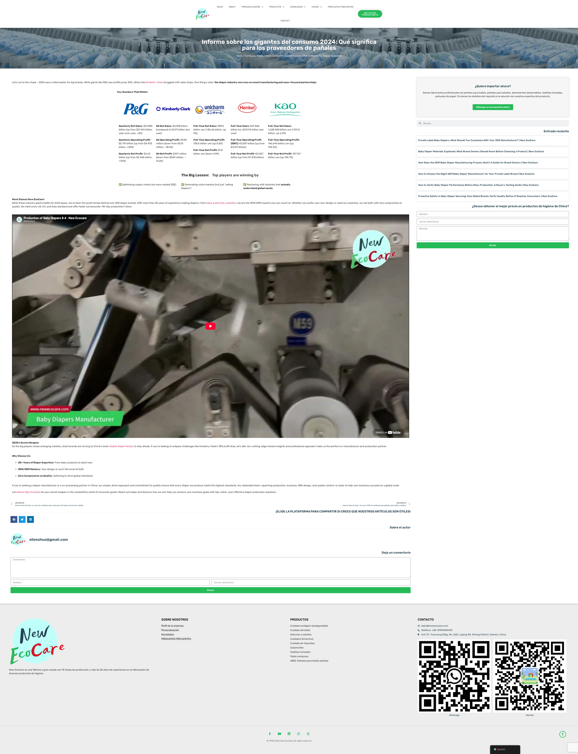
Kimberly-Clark (154, 82)
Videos (315, 7)
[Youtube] (279, 734)
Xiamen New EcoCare (28, 492)
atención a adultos (225, 202)
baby (209, 202)
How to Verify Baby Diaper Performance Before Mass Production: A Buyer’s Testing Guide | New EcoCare (478, 185)
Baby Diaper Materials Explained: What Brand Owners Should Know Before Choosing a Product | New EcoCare (481, 151)
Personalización (251, 7)
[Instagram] (299, 734)
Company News (254, 55)
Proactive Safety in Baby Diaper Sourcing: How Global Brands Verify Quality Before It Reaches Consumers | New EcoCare (487, 196)
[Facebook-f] (270, 734)
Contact (285, 20)
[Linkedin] (289, 734)
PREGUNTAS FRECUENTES (341, 7)
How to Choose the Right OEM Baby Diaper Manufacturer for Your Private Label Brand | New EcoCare (476, 173)
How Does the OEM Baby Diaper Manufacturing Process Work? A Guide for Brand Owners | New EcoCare (478, 162)
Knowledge (296, 7)
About (232, 7)
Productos (275, 7)
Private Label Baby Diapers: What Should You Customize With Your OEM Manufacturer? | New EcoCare (476, 140)
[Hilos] (308, 734)
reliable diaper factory (121, 446)
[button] (14, 519)
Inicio (220, 7)
